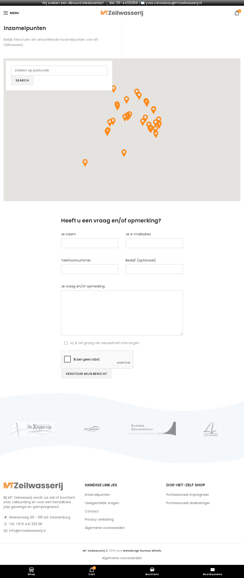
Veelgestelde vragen (102, 503)
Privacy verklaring (99, 519)
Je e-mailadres (138, 234)
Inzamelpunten (97, 494)
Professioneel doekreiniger (188, 503)
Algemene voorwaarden (105, 527)
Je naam (68, 234)
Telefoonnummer (76, 260)
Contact (92, 511)
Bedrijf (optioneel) (141, 260)
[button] (142, 122)
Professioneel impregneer (187, 494)
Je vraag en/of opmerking (83, 286)
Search (22, 80)
